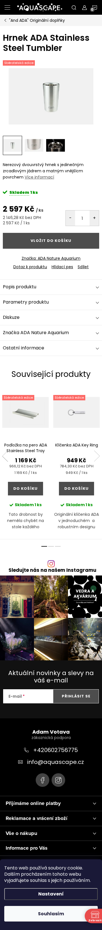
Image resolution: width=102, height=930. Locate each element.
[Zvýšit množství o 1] (94, 218)
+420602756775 (55, 750)
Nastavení (51, 894)
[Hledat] (74, 7)
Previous (5, 456)
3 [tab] (58, 546)
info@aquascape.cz (55, 762)
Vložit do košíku (51, 240)
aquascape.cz (58, 780)
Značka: (51, 258)
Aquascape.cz (42, 780)
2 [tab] (51, 546)
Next (97, 456)
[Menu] (7, 7)
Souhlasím (51, 913)
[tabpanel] (25, 464)
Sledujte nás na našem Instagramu (52, 570)
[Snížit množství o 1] (70, 218)
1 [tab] (44, 546)
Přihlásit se (76, 696)
